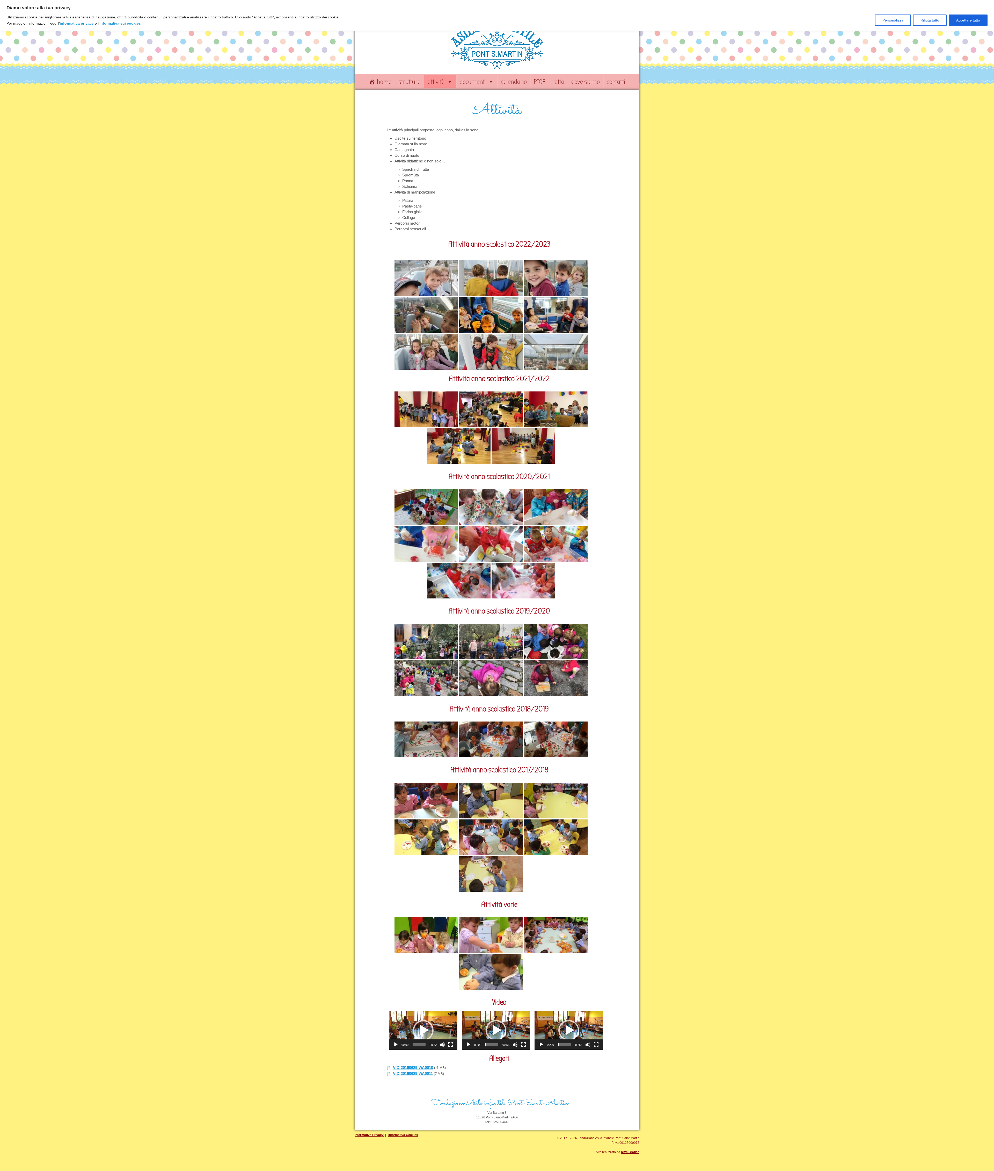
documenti (473, 82)
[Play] (395, 1044)
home (384, 82)
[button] (423, 1030)
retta (558, 82)
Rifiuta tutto (929, 20)
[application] (423, 1030)
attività (436, 82)
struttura (409, 82)
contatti (616, 82)
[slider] (419, 1044)
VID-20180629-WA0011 (413, 1073)
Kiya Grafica (630, 1152)
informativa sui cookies (120, 23)
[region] (497, 15)
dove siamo (585, 82)
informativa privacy (77, 23)
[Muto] (442, 1044)
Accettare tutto (968, 20)
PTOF (539, 82)
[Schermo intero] (450, 1044)
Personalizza (892, 20)
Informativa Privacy (369, 1135)
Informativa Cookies (403, 1135)
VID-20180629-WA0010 (413, 1067)
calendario (514, 82)
